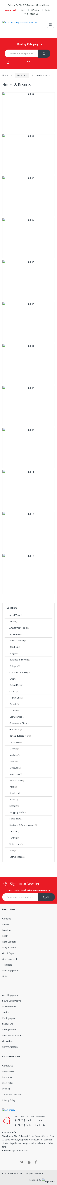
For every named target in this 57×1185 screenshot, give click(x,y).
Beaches (13, 646)
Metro (12, 761)
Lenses (5, 924)
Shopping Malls (16, 812)
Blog (23, 10)
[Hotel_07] (28, 361)
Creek (12, 678)
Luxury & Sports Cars (12, 1035)
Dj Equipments (9, 1006)
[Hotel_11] (28, 487)
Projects (48, 10)
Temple (13, 831)
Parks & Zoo (15, 780)
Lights (5, 935)
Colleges (13, 666)
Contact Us (32, 13)
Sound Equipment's (11, 1000)
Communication (10, 1046)
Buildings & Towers (18, 659)
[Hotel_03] (28, 194)
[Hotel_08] (28, 403)
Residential (14, 793)
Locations (22, 75)
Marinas (13, 748)
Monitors (6, 930)
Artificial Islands (16, 640)
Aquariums (14, 634)
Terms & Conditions (12, 1094)
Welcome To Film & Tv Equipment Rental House (29, 5)
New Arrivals (8, 1071)
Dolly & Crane (9, 947)
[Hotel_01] (28, 110)
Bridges (13, 653)
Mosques (13, 767)
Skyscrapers (15, 818)
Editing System (9, 1029)
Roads (12, 799)
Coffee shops (15, 856)
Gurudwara (14, 729)
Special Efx (7, 1023)
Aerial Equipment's (11, 995)
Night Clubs (14, 697)
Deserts (13, 704)
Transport (7, 964)
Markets (13, 755)
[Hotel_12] (28, 529)
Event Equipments (11, 970)
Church (12, 691)
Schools (13, 805)
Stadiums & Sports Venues (22, 825)
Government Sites (18, 723)
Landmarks (14, 742)
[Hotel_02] (28, 152)
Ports (12, 786)
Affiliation (35, 10)
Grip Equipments (10, 959)
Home (5, 75)
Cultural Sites (15, 685)
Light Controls (9, 941)
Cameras (6, 918)
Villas (11, 850)
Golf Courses (15, 716)
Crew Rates (7, 1082)
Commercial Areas (18, 672)
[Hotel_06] (28, 320)
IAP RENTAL (16, 1173)
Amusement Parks (18, 627)
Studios (5, 1012)
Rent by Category (27, 44)
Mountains (14, 774)
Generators (7, 1041)
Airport (12, 621)
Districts (13, 710)
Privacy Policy (8, 1100)
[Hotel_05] (28, 278)
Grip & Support (9, 953)
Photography (8, 1018)
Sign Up (46, 897)
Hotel (4, 976)
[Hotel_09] (28, 445)
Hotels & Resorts (18, 735)
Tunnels (13, 837)
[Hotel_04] (28, 236)
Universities (14, 844)
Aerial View (14, 615)
